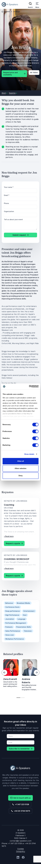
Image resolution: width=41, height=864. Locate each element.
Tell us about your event (13, 219)
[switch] (35, 431)
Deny (21, 476)
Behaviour (9, 603)
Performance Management (15, 623)
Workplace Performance (14, 639)
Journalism (9, 619)
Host (25, 615)
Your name (8, 187)
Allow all (20, 461)
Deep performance (12, 611)
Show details (29, 454)
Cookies (20, 849)
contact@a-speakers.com (20, 841)
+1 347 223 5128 (21, 804)
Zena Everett (10, 679)
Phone (6, 203)
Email (6, 195)
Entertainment (29, 611)
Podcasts (9, 627)
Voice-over (9, 635)
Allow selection (20, 468)
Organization (9, 211)
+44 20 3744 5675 (21, 811)
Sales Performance (12, 631)
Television (28, 631)
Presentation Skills (23, 627)
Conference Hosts (12, 607)
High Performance (12, 615)
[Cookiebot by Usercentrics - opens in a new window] (29, 386)
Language (21, 619)
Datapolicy (20, 851)
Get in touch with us (21, 798)
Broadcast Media (23, 603)
